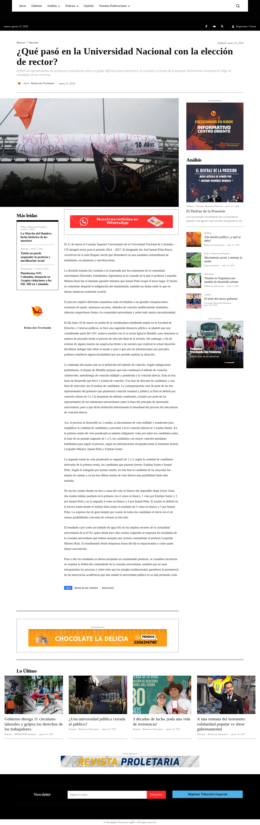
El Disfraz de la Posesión (205, 211)
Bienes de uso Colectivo (86, 587)
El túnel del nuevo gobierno (221, 298)
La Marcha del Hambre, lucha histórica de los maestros (36, 237)
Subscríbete (156, 794)
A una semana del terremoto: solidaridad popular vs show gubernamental (221, 724)
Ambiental (208, 274)
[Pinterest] (231, 83)
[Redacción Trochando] (20, 83)
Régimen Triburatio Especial (207, 794)
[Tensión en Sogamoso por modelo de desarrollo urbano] (193, 280)
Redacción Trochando (42, 83)
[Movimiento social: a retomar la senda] (193, 260)
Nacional (33, 42)
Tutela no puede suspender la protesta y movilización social (35, 257)
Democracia (108, 587)
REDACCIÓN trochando (25, 734)
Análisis (189, 206)
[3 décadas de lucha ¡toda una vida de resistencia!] (162, 695)
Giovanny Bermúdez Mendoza (209, 206)
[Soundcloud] (214, 27)
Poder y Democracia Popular (33, 227)
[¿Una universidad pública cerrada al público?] (98, 695)
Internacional (26, 269)
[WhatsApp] (239, 83)
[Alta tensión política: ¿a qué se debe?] (193, 239)
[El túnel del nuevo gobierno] (193, 301)
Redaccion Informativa (214, 245)
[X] (222, 27)
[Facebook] (206, 27)
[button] (237, 5)
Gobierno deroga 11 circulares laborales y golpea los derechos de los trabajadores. (34, 724)
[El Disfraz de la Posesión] (214, 183)
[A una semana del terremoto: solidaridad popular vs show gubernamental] (226, 695)
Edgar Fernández (211, 265)
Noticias (21, 42)
